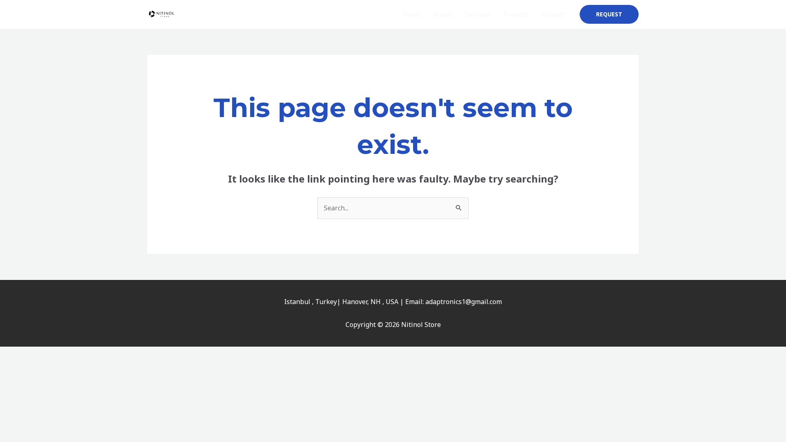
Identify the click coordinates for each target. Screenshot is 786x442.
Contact (553, 14)
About (443, 14)
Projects (516, 14)
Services (477, 14)
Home (411, 14)
